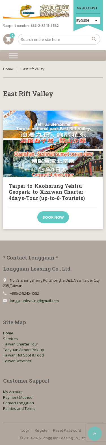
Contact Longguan (18, 402)
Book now (53, 217)
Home (8, 69)
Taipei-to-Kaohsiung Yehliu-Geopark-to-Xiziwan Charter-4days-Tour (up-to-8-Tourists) (47, 191)
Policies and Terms (19, 408)
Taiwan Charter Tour (20, 344)
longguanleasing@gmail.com (34, 300)
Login (26, 430)
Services (10, 338)
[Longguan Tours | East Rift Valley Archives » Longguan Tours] (36, 11)
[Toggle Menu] (13, 55)
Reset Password (67, 430)
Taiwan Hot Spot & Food (23, 355)
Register (42, 430)
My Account (87, 8)
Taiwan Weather (17, 360)
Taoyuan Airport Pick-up (23, 349)
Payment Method (18, 397)
